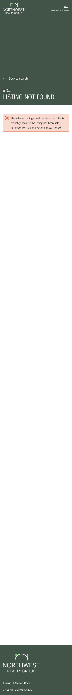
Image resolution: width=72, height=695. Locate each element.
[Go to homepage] (27, 8)
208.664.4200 (60, 10)
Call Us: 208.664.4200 (17, 689)
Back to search (18, 78)
